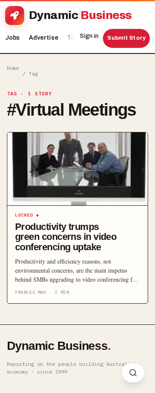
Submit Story (126, 38)
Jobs (12, 38)
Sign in (89, 36)
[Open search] (133, 373)
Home (13, 68)
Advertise (44, 38)
